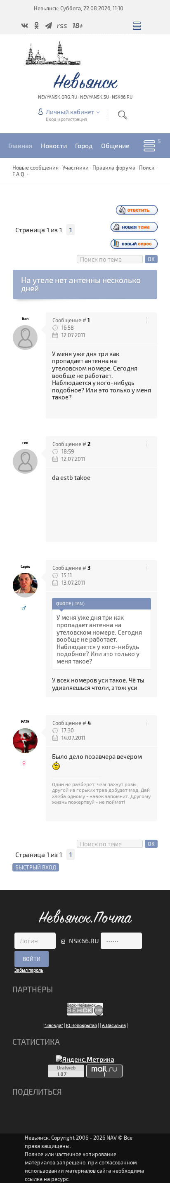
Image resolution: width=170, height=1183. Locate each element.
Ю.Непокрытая (81, 1025)
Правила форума (113, 167)
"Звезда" (54, 1025)
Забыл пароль (28, 970)
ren (25, 442)
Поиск (146, 167)
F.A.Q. (19, 174)
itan (25, 318)
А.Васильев (114, 1025)
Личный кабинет (70, 112)
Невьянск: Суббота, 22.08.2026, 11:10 (78, 8)
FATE (25, 721)
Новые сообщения (35, 167)
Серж (25, 566)
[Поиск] (122, 114)
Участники (75, 167)
